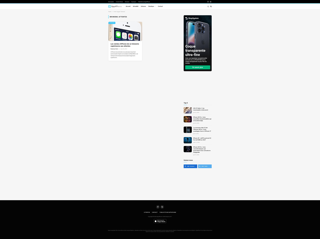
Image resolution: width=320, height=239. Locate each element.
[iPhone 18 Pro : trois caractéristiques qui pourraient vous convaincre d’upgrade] (188, 149)
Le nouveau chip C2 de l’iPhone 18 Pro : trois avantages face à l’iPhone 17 (202, 129)
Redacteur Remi (114, 49)
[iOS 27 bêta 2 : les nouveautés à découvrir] (188, 110)
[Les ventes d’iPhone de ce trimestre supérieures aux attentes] (125, 31)
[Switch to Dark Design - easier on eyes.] (208, 6)
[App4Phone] (115, 6)
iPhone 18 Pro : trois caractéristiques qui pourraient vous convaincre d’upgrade (201, 149)
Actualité (135, 6)
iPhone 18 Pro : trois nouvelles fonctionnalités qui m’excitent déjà (202, 118)
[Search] (211, 6)
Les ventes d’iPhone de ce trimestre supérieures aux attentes (125, 45)
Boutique (151, 6)
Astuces (143, 6)
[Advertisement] (198, 86)
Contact (160, 6)
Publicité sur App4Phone (144, 1)
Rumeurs (127, 1)
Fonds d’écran (119, 1)
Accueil (128, 6)
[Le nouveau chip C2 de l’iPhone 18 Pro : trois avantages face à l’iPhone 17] (188, 130)
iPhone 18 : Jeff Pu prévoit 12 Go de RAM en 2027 (202, 139)
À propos (133, 1)
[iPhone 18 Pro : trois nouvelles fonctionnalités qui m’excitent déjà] (188, 119)
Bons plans (111, 1)
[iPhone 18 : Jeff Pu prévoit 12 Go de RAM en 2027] (188, 140)
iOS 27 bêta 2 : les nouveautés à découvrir (200, 109)
